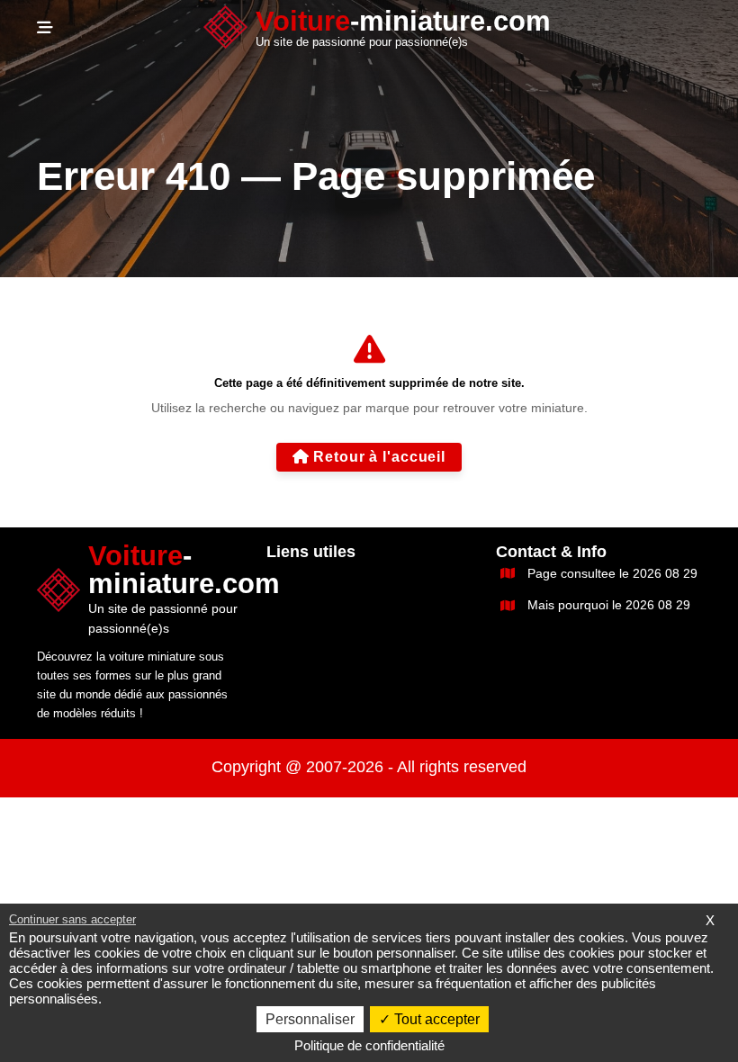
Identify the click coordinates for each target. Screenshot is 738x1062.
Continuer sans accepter (72, 919)
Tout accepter (435, 1019)
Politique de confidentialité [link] (369, 1045)
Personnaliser (310, 1019)
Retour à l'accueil (379, 456)
